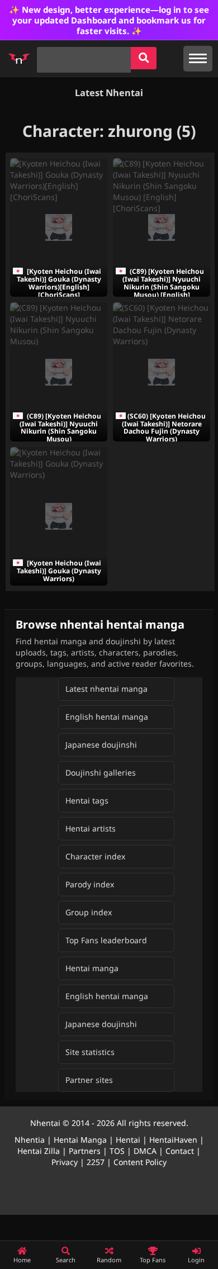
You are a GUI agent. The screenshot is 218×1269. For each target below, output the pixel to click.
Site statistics (90, 1052)
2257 (96, 1162)
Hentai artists (90, 828)
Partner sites (89, 1080)
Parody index (89, 884)
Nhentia (30, 1139)
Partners (85, 1151)
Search (65, 1260)
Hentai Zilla (38, 1151)
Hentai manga (92, 968)
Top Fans (152, 1260)
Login (196, 1260)
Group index (88, 912)
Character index (95, 856)
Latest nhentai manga (106, 688)
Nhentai (45, 1123)
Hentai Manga (80, 1139)
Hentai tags (86, 800)
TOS (117, 1151)
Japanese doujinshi (101, 744)
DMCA (145, 1151)
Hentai (128, 1139)
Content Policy (140, 1162)
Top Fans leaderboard (106, 940)
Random (109, 1260)
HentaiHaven (173, 1139)
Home (22, 1260)
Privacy (64, 1162)
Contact (179, 1151)
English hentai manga (106, 716)
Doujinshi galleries (100, 772)
